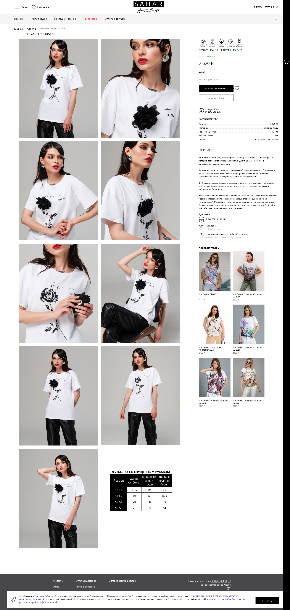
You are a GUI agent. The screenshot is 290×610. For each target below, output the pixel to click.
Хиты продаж (39, 19)
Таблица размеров (209, 79)
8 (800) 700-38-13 (265, 6)
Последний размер (65, 19)
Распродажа (90, 19)
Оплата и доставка (115, 19)
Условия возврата (85, 586)
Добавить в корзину (216, 88)
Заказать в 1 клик (216, 97)
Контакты (58, 580)
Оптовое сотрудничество (122, 580)
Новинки (19, 19)
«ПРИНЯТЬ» (267, 601)
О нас (56, 586)
